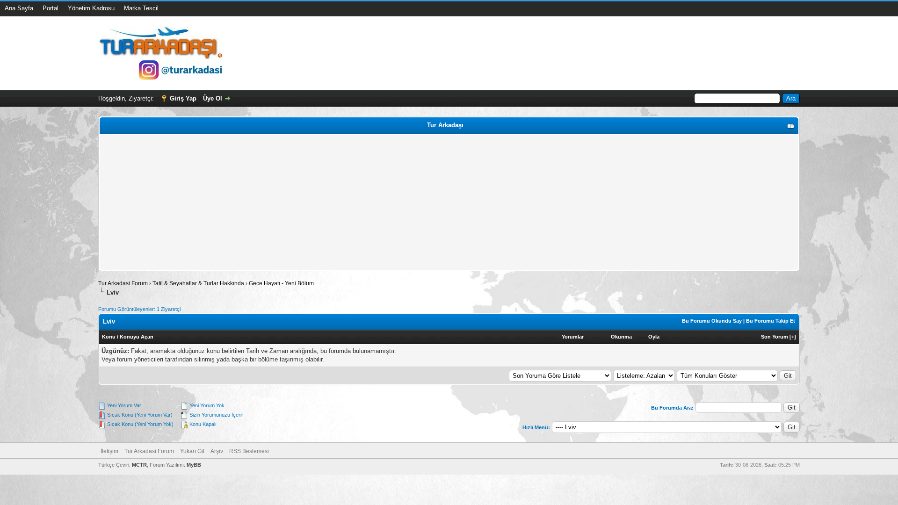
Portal (50, 8)
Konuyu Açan (136, 336)
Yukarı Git (192, 451)
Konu (109, 336)
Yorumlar (573, 336)
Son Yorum (774, 336)
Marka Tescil (141, 8)
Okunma (621, 336)
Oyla (653, 336)
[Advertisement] (382, 202)
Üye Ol (212, 98)
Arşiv (216, 451)
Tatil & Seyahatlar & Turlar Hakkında (198, 283)
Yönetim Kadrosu (91, 8)
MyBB (194, 465)
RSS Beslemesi (249, 451)
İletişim (109, 451)
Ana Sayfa (19, 8)
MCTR (139, 465)
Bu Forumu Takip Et (770, 321)
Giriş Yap (183, 98)
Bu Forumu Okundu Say (712, 321)
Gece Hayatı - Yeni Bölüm (281, 283)
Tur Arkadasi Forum (123, 283)
